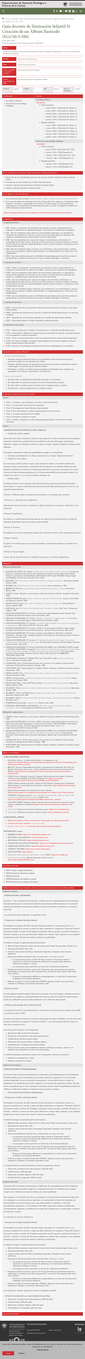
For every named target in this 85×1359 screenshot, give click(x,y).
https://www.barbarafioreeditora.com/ (36, 834)
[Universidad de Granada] (72, 4)
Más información (43, 1350)
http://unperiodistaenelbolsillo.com (21, 860)
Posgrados (15, 19)
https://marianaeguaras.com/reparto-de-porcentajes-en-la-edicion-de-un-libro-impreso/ (41, 792)
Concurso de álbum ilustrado (26, 823)
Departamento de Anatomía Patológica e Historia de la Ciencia (24, 4)
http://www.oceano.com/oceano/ (38, 849)
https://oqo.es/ (27, 852)
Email (42, 102)
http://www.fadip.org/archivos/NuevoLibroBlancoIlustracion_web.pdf (34, 799)
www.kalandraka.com (39, 837)
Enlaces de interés (55, 1330)
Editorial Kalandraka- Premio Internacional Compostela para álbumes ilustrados (38, 820)
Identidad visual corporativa (36, 1333)
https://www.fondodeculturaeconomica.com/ (56, 843)
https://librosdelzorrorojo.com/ (43, 846)
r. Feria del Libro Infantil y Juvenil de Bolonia (34, 826)
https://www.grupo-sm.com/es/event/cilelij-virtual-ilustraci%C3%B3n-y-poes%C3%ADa (35, 779)
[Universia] (79, 1324)
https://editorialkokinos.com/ (38, 840)
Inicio (3, 19)
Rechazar (22, 1353)
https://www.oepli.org (59, 855)
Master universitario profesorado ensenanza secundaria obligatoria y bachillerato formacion (46, 19)
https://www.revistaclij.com (59, 809)
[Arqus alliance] (17, 1340)
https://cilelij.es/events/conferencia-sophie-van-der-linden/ (40, 805)
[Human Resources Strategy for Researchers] (79, 1330)
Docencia (8, 19)
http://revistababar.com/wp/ (58, 812)
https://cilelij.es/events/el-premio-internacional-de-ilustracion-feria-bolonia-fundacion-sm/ (40, 772)
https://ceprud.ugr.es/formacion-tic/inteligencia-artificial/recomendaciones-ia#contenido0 (37, 213)
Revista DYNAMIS (33, 1330)
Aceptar (8, 1353)
